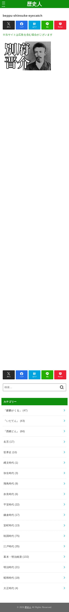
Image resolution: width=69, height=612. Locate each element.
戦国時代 (12, 535)
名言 (9, 441)
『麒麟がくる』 (15, 410)
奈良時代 (11, 494)
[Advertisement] (34, 218)
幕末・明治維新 (16, 556)
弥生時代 (11, 473)
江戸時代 (12, 546)
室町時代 (12, 525)
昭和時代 (12, 577)
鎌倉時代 (12, 514)
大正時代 (11, 588)
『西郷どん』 (14, 431)
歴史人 (34, 4)
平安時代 (12, 504)
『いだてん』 (14, 420)
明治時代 (12, 567)
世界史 (10, 452)
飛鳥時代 (11, 483)
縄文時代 (11, 462)
